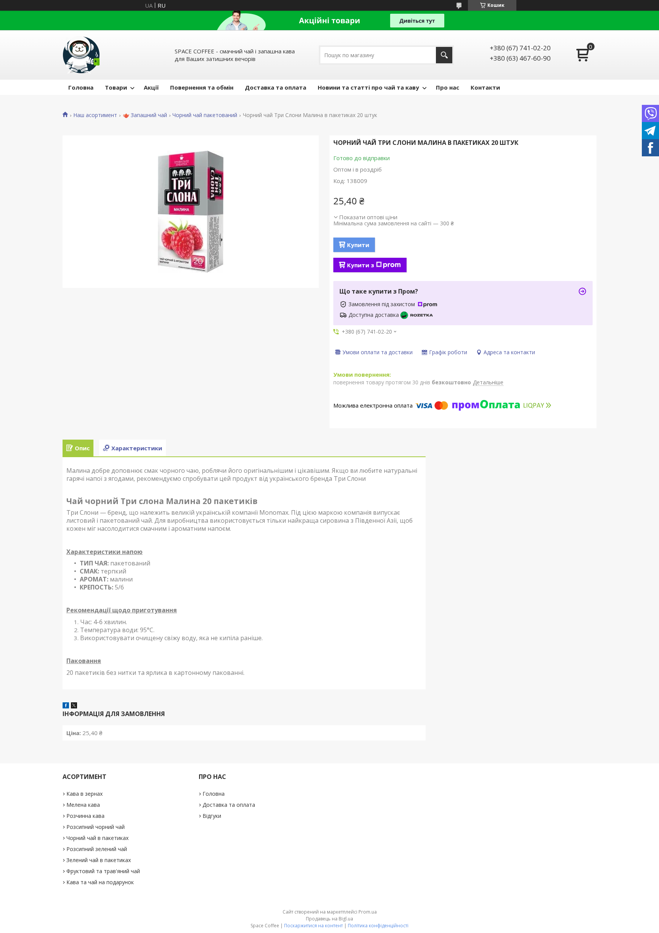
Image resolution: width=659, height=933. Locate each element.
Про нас (447, 87)
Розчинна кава (85, 815)
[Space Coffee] (82, 55)
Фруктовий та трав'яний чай (103, 871)
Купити (358, 245)
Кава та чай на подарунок (100, 882)
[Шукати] (444, 55)
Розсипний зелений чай (96, 849)
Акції (151, 87)
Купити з (360, 265)
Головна (80, 87)
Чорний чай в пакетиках (97, 837)
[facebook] (66, 706)
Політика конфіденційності (378, 925)
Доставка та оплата (275, 87)
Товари (116, 87)
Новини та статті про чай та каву (368, 87)
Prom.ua (367, 912)
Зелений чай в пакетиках (98, 860)
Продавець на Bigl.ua (329, 918)
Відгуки (212, 815)
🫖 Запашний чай (145, 115)
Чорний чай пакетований (204, 115)
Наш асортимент (95, 115)
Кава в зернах (84, 793)
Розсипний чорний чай (95, 826)
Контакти (485, 87)
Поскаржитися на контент (313, 925)
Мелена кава (83, 804)
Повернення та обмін (201, 87)
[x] (74, 706)
